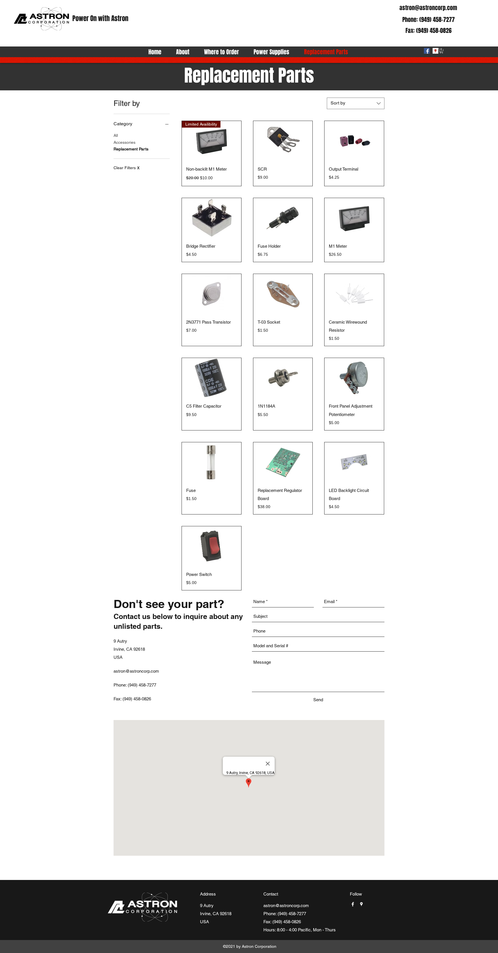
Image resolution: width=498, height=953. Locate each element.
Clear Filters (126, 167)
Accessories (124, 142)
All (116, 135)
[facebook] (427, 51)
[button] (441, 50)
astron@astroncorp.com (428, 7)
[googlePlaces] (435, 51)
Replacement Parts (131, 149)
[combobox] (355, 103)
